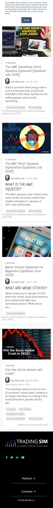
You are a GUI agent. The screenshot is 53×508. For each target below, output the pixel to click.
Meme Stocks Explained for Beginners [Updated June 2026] (24, 271)
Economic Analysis (16, 107)
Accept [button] (26, 20)
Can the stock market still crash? (23, 371)
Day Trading (25, 409)
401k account (35, 418)
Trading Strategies (15, 414)
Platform (27, 478)
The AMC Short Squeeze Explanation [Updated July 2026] (23, 167)
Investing (11, 409)
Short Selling (35, 107)
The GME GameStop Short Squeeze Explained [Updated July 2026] (25, 70)
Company (27, 491)
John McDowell (17, 82)
